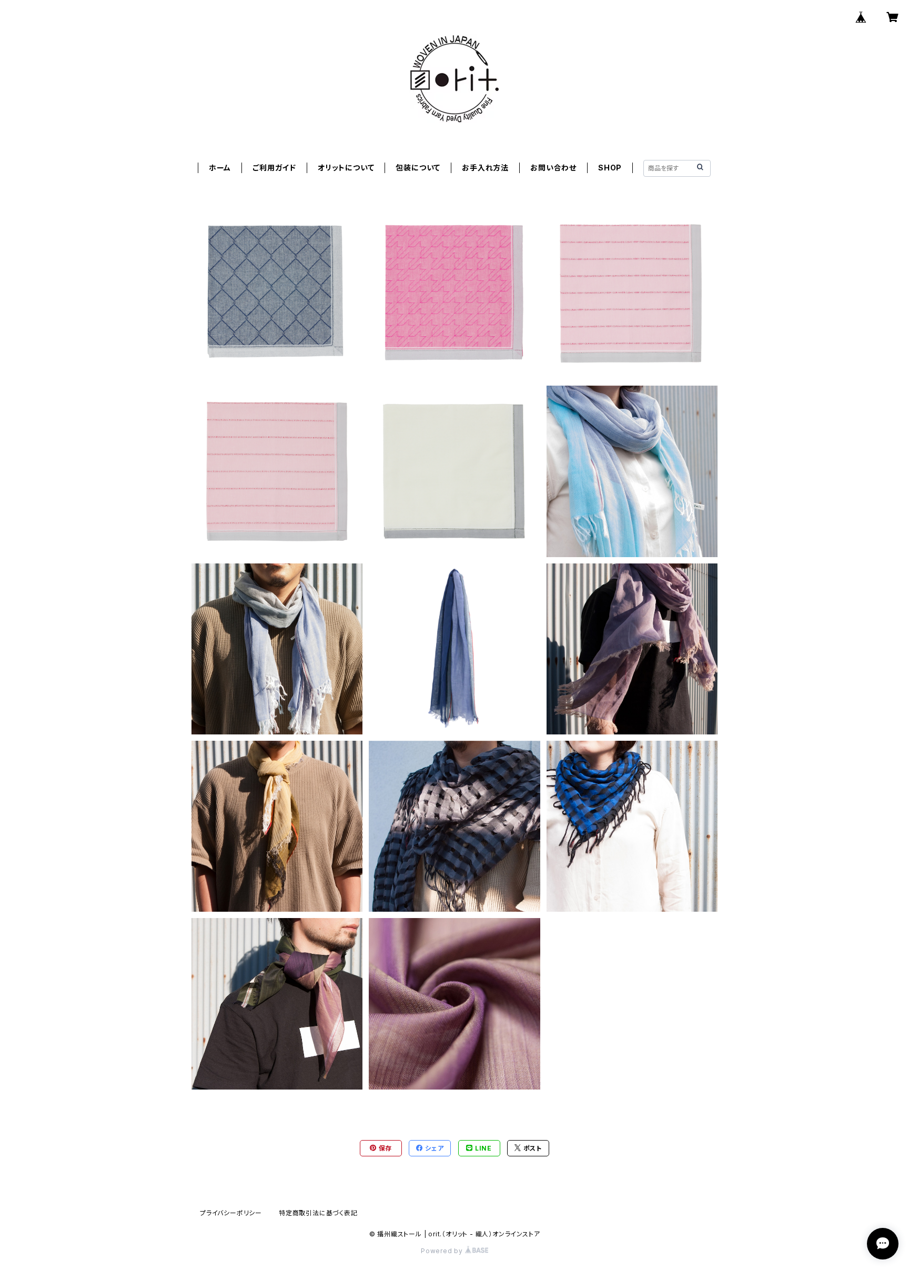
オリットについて (346, 167)
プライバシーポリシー (231, 1213)
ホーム (220, 167)
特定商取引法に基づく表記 (318, 1213)
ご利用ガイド (274, 167)
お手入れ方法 (485, 167)
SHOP (610, 167)
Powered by (443, 1251)
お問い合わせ (553, 167)
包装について (418, 167)
